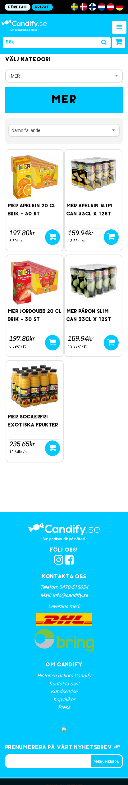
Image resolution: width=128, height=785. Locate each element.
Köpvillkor (64, 699)
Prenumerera (106, 762)
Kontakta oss (64, 577)
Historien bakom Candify (64, 676)
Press (64, 707)
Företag (17, 7)
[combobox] (64, 76)
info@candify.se (70, 595)
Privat (42, 7)
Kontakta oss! (64, 684)
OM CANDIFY (64, 665)
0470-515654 (73, 587)
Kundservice (64, 691)
